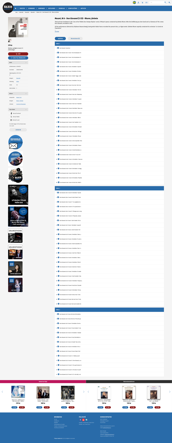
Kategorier (51, 8)
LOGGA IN (18, 130)
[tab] (18, 62)
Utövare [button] (11, 93)
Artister (83, 8)
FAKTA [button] (10, 62)
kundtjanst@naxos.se (107, 427)
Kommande (31, 8)
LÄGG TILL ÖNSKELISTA (19, 58)
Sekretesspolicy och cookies (59, 424)
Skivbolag (62, 8)
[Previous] (2, 391)
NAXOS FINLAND (103, 431)
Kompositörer (72, 8)
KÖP (19, 54)
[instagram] (86, 421)
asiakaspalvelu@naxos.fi (109, 434)
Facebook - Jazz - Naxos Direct (84, 424)
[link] (16, 12)
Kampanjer (41, 8)
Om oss (55, 419)
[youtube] (83, 421)
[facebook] (80, 421)
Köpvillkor (56, 422)
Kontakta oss (56, 421)
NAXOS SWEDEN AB (103, 419)
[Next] (83, 391)
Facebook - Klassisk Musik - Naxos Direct (86, 422)
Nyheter (22, 8)
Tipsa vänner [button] (12, 109)
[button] (134, 2)
